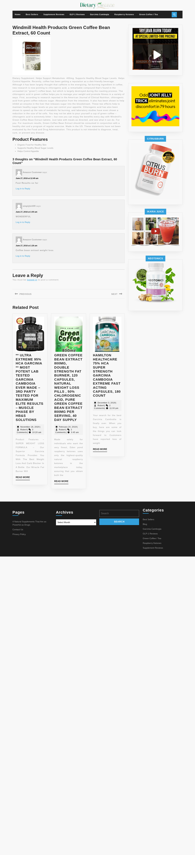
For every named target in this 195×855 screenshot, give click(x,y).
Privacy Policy (19, 534)
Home (18, 14)
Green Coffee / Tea (148, 14)
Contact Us (17, 529)
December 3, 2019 (106, 403)
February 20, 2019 (68, 427)
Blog (145, 524)
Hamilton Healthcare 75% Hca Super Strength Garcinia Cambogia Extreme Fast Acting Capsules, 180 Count (107, 375)
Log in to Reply (23, 188)
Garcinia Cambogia (99, 14)
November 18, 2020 (29, 427)
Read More (23, 478)
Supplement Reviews (53, 14)
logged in (32, 279)
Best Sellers (32, 14)
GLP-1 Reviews (77, 14)
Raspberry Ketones (124, 14)
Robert (23, 430)
